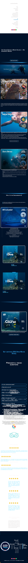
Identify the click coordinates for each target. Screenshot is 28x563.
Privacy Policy (16, 542)
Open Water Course (15, 13)
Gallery (16, 549)
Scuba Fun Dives (16, 8)
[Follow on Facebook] (12, 29)
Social (20, 548)
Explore (17, 21)
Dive (17, 7)
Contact (16, 551)
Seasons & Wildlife (15, 24)
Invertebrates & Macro (15, 23)
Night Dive (16, 9)
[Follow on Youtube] (15, 29)
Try (17, 18)
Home (17, 6)
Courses (17, 12)
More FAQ (14, 392)
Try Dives (12, 547)
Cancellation (16, 543)
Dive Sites (16, 25)
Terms (16, 545)
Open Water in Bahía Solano (14, 334)
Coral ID (20, 546)
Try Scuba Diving (16, 19)
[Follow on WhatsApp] (16, 29)
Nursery (20, 547)
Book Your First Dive (13, 141)
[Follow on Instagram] (11, 29)
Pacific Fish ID (16, 22)
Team (16, 550)
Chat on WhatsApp (14, 412)
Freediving (16, 10)
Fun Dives (12, 545)
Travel (12, 548)
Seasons (16, 552)
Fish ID (20, 545)
